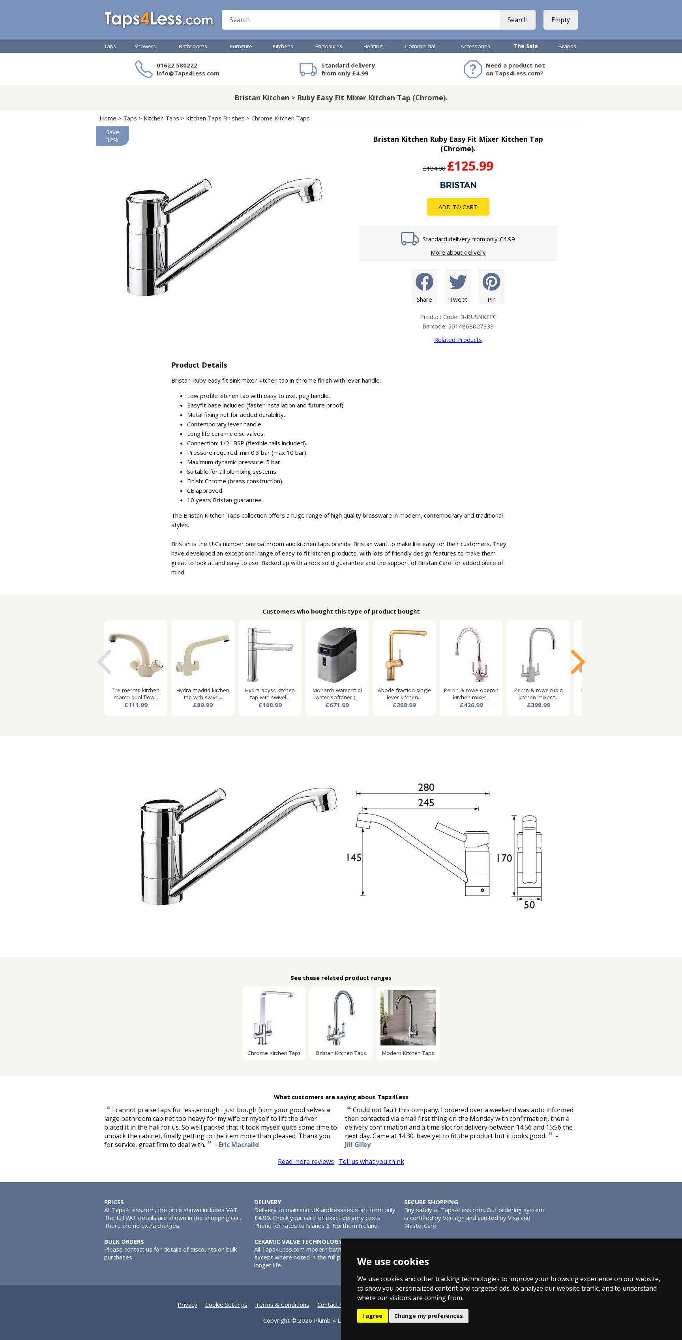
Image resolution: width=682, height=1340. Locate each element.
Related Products (458, 339)
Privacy (187, 1304)
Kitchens (283, 46)
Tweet (458, 299)
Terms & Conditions (282, 1304)
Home (107, 118)
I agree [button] (372, 1315)
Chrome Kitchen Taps (280, 118)
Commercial (420, 46)
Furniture (241, 46)
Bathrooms (193, 46)
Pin (491, 299)
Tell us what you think (371, 1161)
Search (518, 19)
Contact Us (332, 1304)
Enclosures (328, 46)
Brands (567, 46)
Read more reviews (306, 1161)
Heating (372, 46)
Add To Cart (458, 207)
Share (424, 299)
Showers (145, 46)
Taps (110, 46)
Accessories (475, 46)
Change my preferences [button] (428, 1315)
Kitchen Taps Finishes (215, 118)
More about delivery (458, 252)
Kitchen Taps (161, 118)
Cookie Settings (226, 1304)
